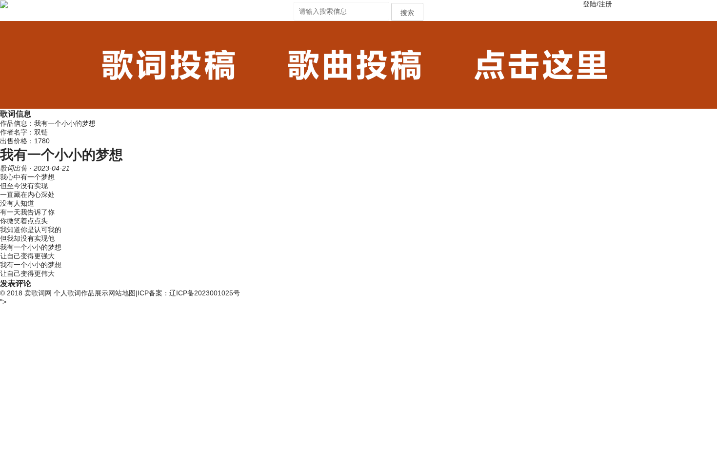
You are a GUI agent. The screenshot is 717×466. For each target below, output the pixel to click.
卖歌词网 (38, 293)
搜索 (407, 13)
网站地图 (122, 293)
